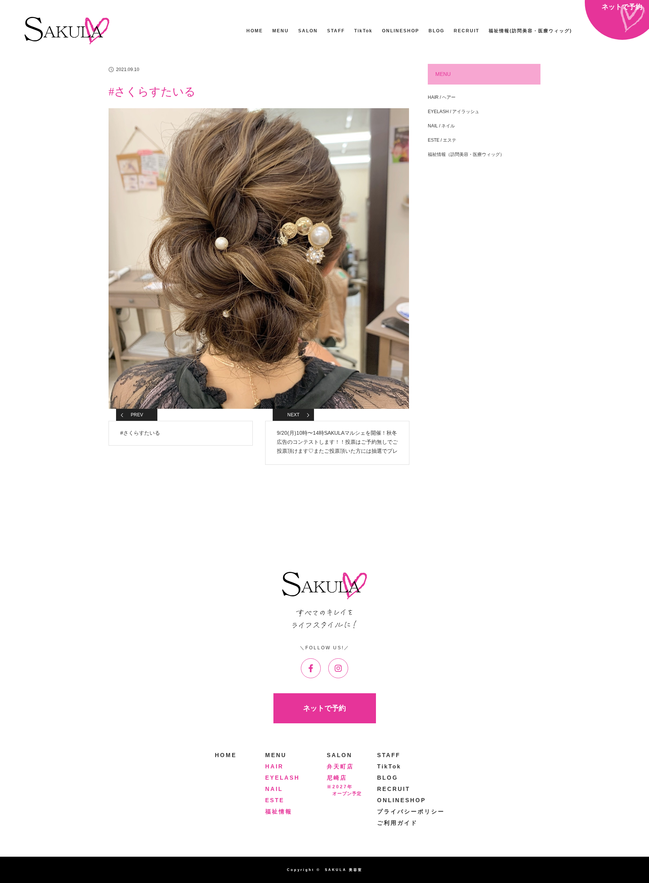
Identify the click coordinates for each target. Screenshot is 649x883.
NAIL (274, 789)
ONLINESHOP (400, 30)
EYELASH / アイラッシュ (453, 111)
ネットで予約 (324, 708)
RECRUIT (466, 30)
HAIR (274, 766)
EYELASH (282, 777)
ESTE (274, 800)
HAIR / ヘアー (442, 97)
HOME (254, 30)
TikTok (363, 30)
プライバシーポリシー (411, 811)
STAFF (336, 30)
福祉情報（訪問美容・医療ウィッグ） (466, 154)
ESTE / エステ (442, 140)
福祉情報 (278, 811)
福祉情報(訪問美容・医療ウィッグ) (530, 30)
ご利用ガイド (397, 822)
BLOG (436, 30)
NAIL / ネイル (441, 126)
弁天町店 (340, 766)
